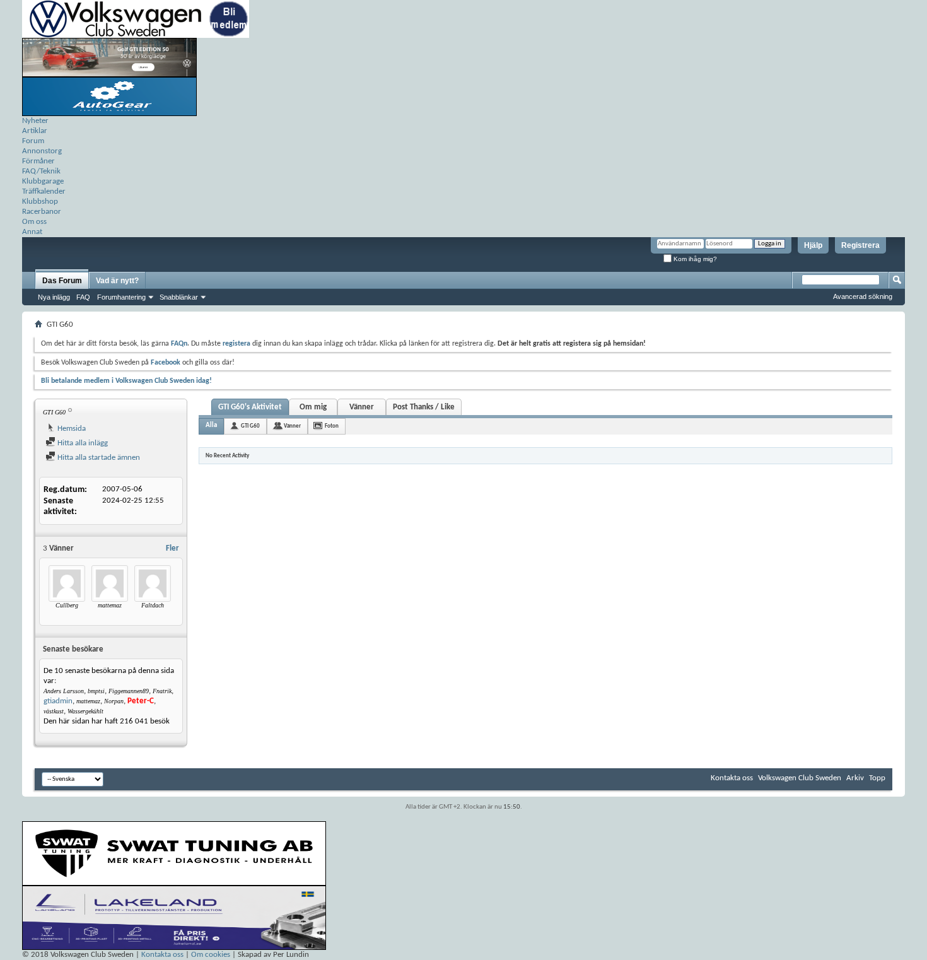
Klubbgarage (43, 181)
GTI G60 (250, 426)
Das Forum (62, 280)
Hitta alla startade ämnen (97, 458)
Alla (211, 425)
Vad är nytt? (117, 280)
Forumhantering (121, 297)
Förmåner (38, 161)
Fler (172, 548)
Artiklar (34, 131)
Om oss (34, 222)
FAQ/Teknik (41, 171)
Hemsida (70, 428)
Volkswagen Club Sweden (799, 778)
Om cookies (210, 955)
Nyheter (35, 121)
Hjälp (813, 245)
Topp (877, 778)
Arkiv (855, 778)
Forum (33, 141)
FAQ (83, 297)
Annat (32, 232)
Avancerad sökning (862, 296)
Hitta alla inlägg (81, 443)
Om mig (313, 407)
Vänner (361, 407)
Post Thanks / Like (424, 407)
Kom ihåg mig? (694, 258)
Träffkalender (44, 191)
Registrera (860, 245)
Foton (332, 426)
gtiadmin (58, 701)
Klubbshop (40, 201)
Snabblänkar (179, 297)
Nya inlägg (54, 297)
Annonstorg (42, 151)
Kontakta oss (732, 778)
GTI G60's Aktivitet (250, 407)
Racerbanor (41, 212)
